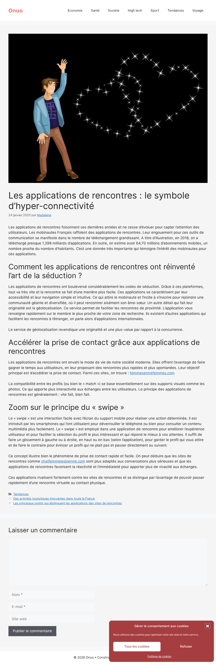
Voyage (197, 10)
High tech (135, 10)
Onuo (15, 10)
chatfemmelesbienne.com (63, 461)
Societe (113, 10)
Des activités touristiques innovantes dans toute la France (54, 498)
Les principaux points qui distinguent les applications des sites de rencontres (67, 503)
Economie (75, 10)
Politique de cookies (159, 656)
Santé (95, 10)
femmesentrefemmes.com (152, 373)
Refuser (186, 646)
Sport (155, 10)
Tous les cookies (137, 646)
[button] (207, 626)
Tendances (175, 10)
